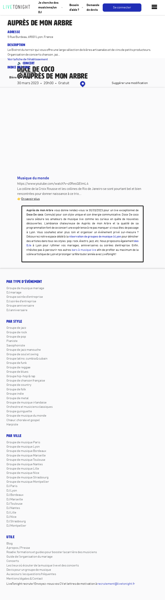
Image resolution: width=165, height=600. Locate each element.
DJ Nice (11, 516)
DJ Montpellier (16, 525)
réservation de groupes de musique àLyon (95, 236)
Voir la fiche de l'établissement (28, 59)
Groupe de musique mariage (25, 288)
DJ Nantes (13, 508)
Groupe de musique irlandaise (26, 402)
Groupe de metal (17, 398)
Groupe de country (18, 384)
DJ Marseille (14, 499)
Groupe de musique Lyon (23, 446)
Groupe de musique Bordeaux (26, 451)
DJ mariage (13, 292)
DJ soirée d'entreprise (21, 301)
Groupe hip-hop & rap (20, 376)
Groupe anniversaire (20, 305)
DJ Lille (11, 512)
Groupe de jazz (16, 327)
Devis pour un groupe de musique (28, 569)
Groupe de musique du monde (26, 415)
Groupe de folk (16, 389)
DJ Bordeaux (14, 494)
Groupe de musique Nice (22, 472)
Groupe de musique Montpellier (27, 481)
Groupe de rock (16, 332)
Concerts (12, 561)
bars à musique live (84, 250)
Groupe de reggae (18, 367)
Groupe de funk (16, 362)
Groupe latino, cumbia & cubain (26, 358)
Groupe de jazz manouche (23, 349)
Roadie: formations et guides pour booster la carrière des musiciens (51, 552)
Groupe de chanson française (25, 380)
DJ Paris (11, 486)
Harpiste (12, 424)
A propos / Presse (18, 547)
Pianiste (12, 341)
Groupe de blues (17, 371)
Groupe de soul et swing (22, 354)
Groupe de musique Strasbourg (27, 477)
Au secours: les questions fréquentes (31, 574)
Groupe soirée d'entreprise (24, 296)
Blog (9, 543)
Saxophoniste (15, 345)
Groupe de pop (16, 336)
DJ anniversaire (17, 310)
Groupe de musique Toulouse (25, 459)
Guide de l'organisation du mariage (29, 556)
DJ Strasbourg (16, 521)
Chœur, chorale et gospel (23, 420)
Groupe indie (15, 393)
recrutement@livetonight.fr (116, 583)
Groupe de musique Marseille (26, 455)
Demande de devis (93, 7)
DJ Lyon (11, 490)
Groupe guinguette (19, 411)
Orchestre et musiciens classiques (29, 406)
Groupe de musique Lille (22, 468)
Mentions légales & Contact (24, 578)
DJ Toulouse (14, 503)
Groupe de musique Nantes (24, 464)
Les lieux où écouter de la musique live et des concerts (42, 565)
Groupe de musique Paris (23, 442)
